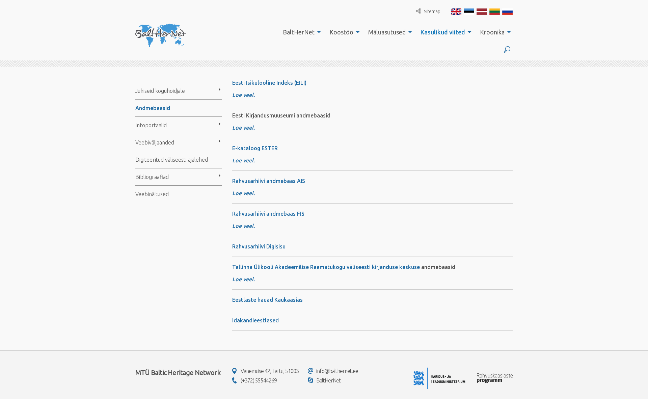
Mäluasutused (387, 32)
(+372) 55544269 (259, 380)
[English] (456, 11)
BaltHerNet (299, 32)
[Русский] (507, 11)
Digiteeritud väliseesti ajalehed (171, 160)
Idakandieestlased (255, 320)
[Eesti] (469, 11)
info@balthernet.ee (337, 371)
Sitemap (432, 11)
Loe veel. (243, 160)
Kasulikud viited (443, 32)
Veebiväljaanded (154, 142)
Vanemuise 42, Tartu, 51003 (270, 371)
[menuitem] (300, 32)
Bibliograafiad (152, 177)
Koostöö (341, 32)
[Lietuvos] (494, 11)
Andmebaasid (152, 108)
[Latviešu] (482, 11)
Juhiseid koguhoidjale (160, 91)
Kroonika (492, 32)
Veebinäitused (152, 194)
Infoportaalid (151, 125)
